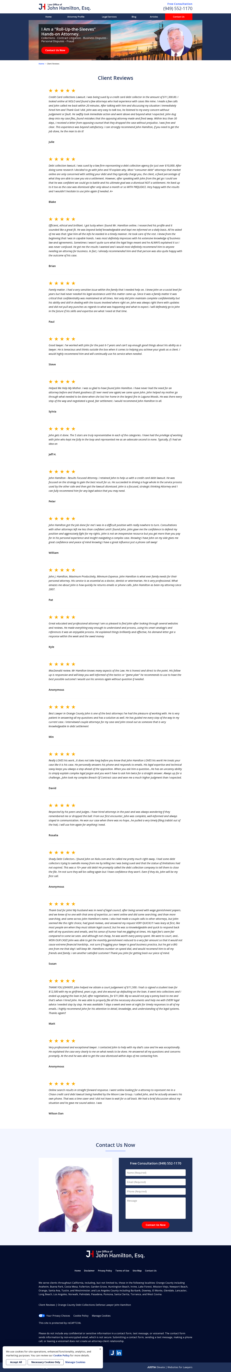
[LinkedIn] (119, 1353)
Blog (134, 16)
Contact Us (178, 16)
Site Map (137, 1270)
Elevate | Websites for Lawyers (169, 1367)
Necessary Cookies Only (45, 1362)
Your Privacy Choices (58, 1315)
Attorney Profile (75, 16)
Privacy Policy (105, 1270)
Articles (154, 16)
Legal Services (109, 16)
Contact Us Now (55, 50)
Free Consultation (179, 4)
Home (48, 16)
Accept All (16, 1362)
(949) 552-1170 (177, 8)
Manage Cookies (101, 1315)
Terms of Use (122, 1270)
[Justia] (112, 1353)
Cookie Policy (80, 1315)
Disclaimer (89, 1270)
